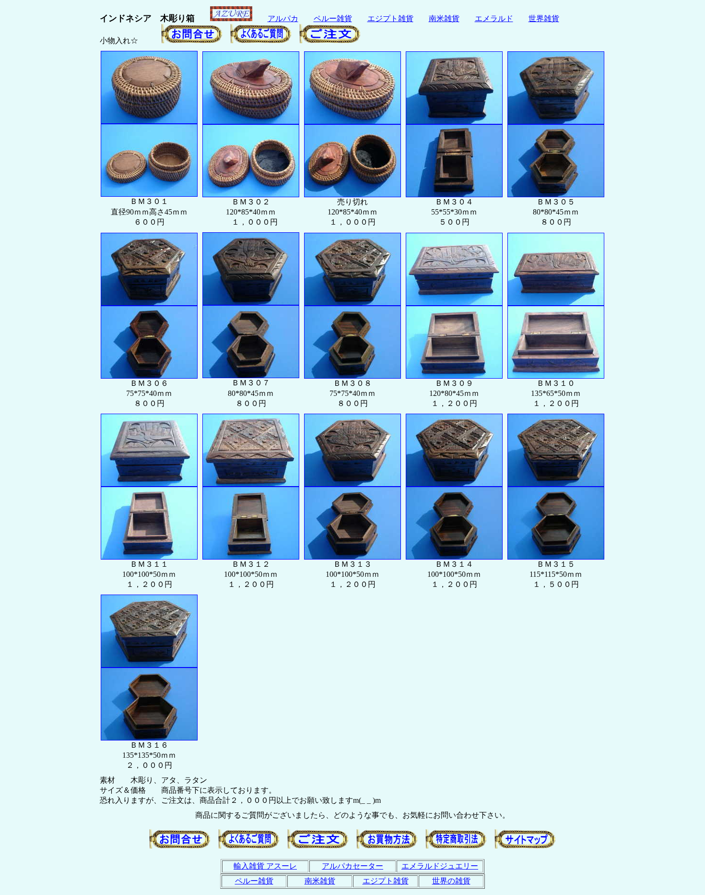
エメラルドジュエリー (439, 866)
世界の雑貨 (451, 881)
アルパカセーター (352, 866)
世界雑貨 (544, 18)
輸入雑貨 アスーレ (265, 866)
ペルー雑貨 (333, 18)
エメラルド (494, 18)
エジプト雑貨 (390, 18)
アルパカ (283, 18)
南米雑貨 (444, 18)
